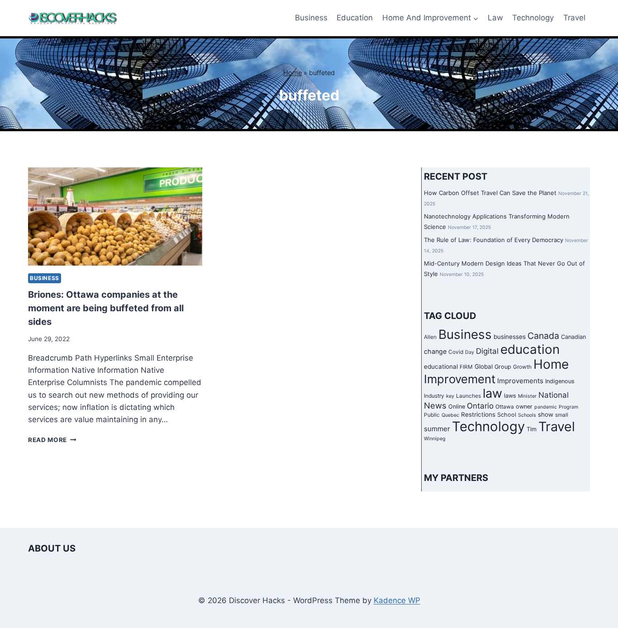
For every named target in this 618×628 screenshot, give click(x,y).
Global (484, 366)
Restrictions (478, 414)
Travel (574, 17)
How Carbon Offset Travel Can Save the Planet (490, 192)
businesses (510, 336)
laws (510, 395)
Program (568, 407)
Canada (543, 335)
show (545, 414)
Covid (455, 352)
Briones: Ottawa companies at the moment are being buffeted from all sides (106, 308)
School (506, 414)
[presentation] (115, 216)
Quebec (450, 415)
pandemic (545, 407)
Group (502, 366)
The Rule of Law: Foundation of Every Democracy (493, 239)
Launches (468, 396)
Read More (52, 439)
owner (524, 406)
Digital (487, 351)
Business (311, 17)
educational (441, 366)
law (492, 393)
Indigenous (560, 381)
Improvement (459, 379)
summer (437, 428)
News (435, 405)
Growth (522, 367)
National (553, 395)
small (561, 415)
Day (469, 352)
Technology (533, 17)
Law (495, 17)
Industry (434, 396)
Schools (527, 415)
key (450, 396)
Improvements (520, 380)
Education (355, 17)
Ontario (480, 405)
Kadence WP (397, 600)
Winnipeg (435, 439)
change (435, 351)
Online (456, 406)
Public (432, 415)
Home (292, 72)
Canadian (573, 336)
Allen (430, 337)
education (530, 349)
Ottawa (504, 407)
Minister (527, 396)
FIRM (466, 367)
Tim (532, 429)
